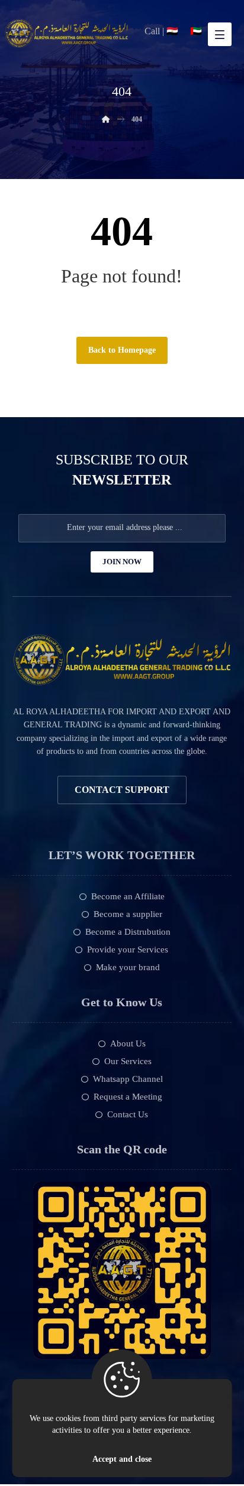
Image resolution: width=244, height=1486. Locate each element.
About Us (128, 1043)
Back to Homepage (122, 350)
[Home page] (106, 119)
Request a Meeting (128, 1096)
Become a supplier (128, 914)
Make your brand (128, 967)
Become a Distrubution (128, 932)
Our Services (128, 1061)
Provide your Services (127, 949)
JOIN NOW (122, 561)
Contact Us (127, 1114)
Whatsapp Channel (128, 1079)
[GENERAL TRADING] (66, 33)
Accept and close (122, 1459)
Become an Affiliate (128, 896)
